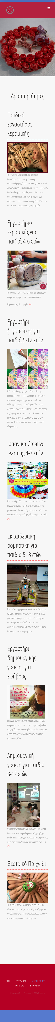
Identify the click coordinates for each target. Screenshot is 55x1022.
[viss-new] (27, 252)
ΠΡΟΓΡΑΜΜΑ (21, 981)
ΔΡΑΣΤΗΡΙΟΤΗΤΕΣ (38, 981)
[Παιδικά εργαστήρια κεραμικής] (27, 144)
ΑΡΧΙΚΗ (7, 981)
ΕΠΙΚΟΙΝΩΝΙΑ (35, 985)
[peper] (23, 785)
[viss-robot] (27, 565)
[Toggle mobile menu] (49, 8)
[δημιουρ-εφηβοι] (27, 687)
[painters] (27, 351)
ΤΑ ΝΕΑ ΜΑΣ (19, 985)
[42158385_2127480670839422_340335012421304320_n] (27, 874)
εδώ (30, 304)
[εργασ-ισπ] (27, 464)
